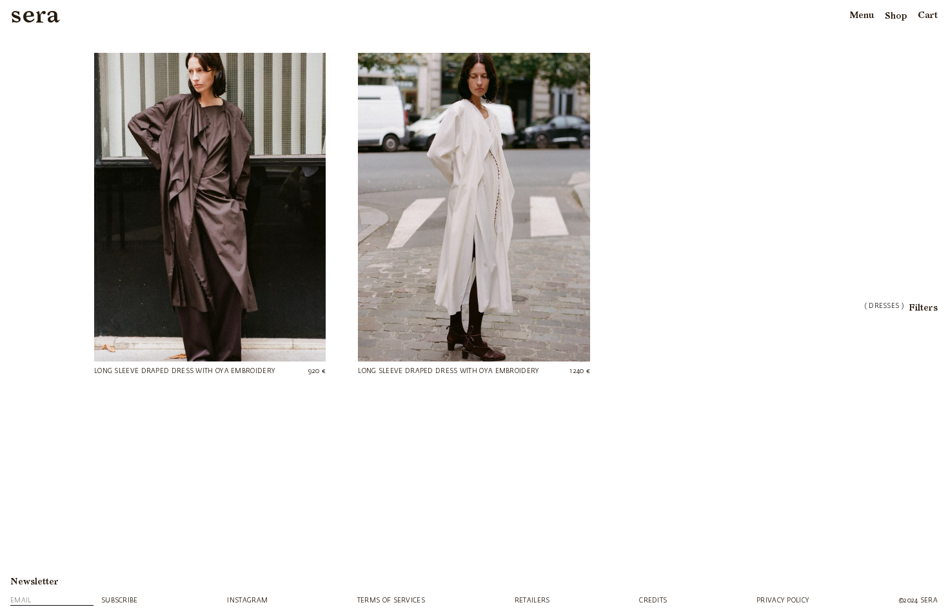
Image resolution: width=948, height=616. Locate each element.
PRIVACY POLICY (782, 600)
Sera (35, 16)
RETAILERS (532, 600)
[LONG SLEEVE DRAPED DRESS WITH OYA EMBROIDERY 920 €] (210, 207)
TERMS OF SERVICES (391, 600)
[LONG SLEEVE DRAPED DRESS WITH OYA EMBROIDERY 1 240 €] (473, 207)
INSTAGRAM (247, 600)
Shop (896, 16)
